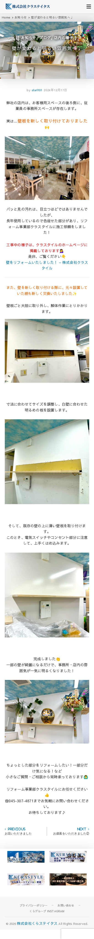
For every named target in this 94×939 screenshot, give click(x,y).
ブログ (45, 37)
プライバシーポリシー (33, 905)
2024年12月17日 (55, 90)
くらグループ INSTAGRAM (46, 911)
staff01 (36, 90)
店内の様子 (63, 37)
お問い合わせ (65, 905)
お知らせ (28, 37)
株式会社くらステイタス (37, 923)
